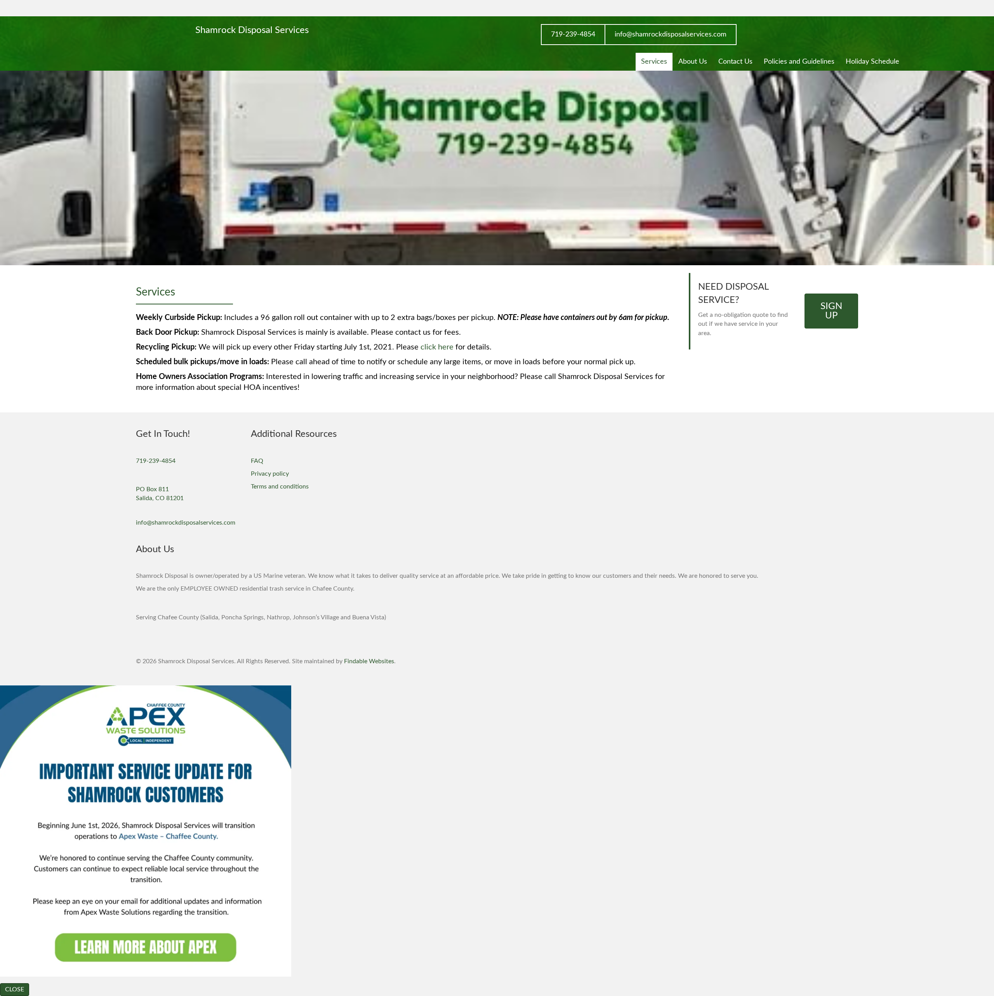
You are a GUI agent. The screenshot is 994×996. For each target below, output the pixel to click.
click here (437, 347)
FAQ (257, 461)
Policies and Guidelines (799, 61)
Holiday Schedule (872, 61)
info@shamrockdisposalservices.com (185, 523)
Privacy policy (270, 474)
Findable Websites (369, 661)
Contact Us (735, 61)
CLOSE (14, 989)
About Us (692, 61)
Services (654, 61)
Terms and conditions (280, 486)
